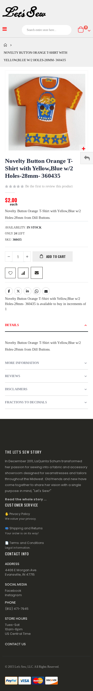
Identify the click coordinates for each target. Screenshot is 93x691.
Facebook (9, 291)
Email (46, 291)
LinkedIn (27, 291)
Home (5, 45)
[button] (83, 149)
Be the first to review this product (49, 186)
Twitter (18, 291)
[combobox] (46, 30)
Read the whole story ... (26, 499)
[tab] (46, 325)
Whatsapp (37, 291)
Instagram (13, 595)
